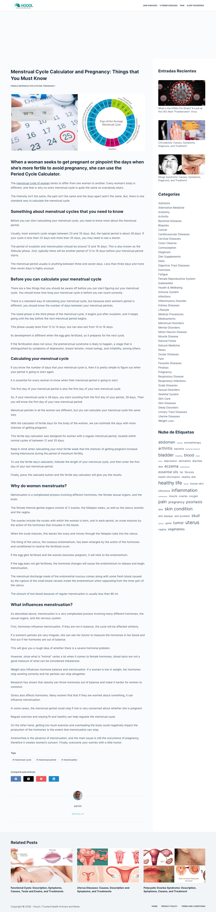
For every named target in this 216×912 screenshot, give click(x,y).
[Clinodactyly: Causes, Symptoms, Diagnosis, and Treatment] (181, 130)
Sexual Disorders (169, 389)
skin (160, 509)
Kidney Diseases (168, 305)
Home (154, 906)
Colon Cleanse (167, 243)
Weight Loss (166, 420)
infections (164, 490)
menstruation (69, 759)
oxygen (193, 496)
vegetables (176, 529)
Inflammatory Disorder (172, 301)
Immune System (168, 292)
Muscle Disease (168, 336)
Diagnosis (164, 252)
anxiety (180, 443)
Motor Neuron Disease (172, 332)
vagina (162, 529)
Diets (161, 261)
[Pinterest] (41, 779)
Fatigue (163, 274)
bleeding (178, 456)
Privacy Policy (169, 906)
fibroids (189, 472)
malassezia (162, 496)
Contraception (167, 247)
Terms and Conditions (193, 906)
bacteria (179, 448)
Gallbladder (165, 283)
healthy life (170, 483)
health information (169, 476)
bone (198, 456)
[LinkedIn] (54, 779)
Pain (182, 5)
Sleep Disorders (195, 5)
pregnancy (176, 502)
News (162, 349)
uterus (192, 522)
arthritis (165, 448)
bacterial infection (192, 449)
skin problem (182, 516)
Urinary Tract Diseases (172, 412)
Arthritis (163, 216)
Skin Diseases (150, 5)
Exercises (164, 269)
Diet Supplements (169, 256)
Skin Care (164, 398)
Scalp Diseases (168, 385)
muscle (173, 496)
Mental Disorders (169, 327)
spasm (161, 524)
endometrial (185, 467)
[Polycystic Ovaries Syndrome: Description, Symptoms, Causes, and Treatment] (174, 865)
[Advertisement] (108, 35)
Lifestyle (163, 309)
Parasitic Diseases (170, 363)
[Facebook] (16, 779)
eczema (171, 466)
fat (181, 472)
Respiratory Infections (172, 381)
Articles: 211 (78, 814)
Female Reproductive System (26, 86)
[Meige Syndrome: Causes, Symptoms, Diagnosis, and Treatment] (181, 164)
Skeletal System (168, 394)
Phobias (163, 367)
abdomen (166, 442)
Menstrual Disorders (171, 323)
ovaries (183, 496)
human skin (197, 483)
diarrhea (197, 460)
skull (195, 515)
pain (162, 501)
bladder (166, 455)
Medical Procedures (171, 314)
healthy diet (189, 476)
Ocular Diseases (168, 354)
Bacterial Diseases (170, 221)
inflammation (184, 490)
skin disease (165, 516)
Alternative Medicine (171, 207)
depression (170, 460)
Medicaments (167, 318)
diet (160, 466)
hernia (186, 484)
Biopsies (163, 225)
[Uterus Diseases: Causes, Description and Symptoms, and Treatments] (108, 865)
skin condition (179, 508)
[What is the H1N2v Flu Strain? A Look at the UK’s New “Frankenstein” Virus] (181, 93)
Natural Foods (167, 340)
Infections (164, 296)
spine (168, 523)
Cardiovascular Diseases (174, 234)
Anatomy (164, 212)
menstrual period (46, 759)
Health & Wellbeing (170, 287)
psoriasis (194, 502)
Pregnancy (49, 86)
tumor (178, 522)
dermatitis (185, 460)
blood (189, 455)
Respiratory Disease (171, 376)
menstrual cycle (22, 759)
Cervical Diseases (169, 238)
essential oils (168, 472)
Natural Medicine (169, 345)
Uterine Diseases (169, 5)
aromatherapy (192, 442)
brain (160, 461)
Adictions (164, 203)
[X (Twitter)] (28, 779)
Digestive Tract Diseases (174, 265)
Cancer (162, 229)
